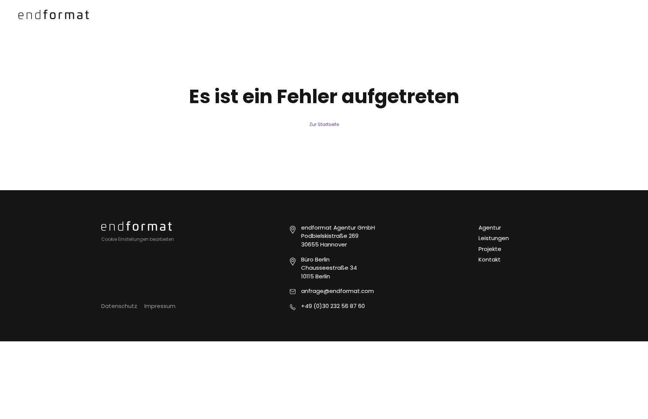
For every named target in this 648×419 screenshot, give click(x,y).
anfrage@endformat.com (337, 291)
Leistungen (493, 238)
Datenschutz (119, 306)
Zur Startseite (324, 124)
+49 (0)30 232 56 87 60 (333, 306)
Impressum (160, 306)
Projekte (489, 249)
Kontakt (489, 259)
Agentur (489, 227)
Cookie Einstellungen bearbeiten (137, 239)
